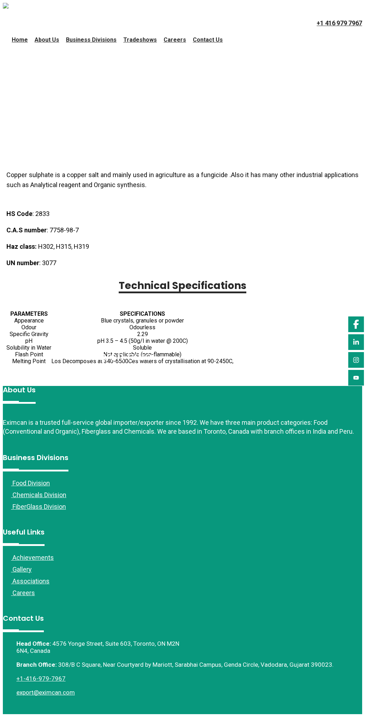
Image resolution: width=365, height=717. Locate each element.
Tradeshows (140, 39)
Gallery (21, 569)
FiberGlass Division (38, 506)
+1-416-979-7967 (41, 678)
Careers (175, 39)
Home (20, 39)
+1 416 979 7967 (339, 23)
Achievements (32, 557)
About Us (47, 39)
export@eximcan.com (45, 692)
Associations (30, 581)
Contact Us (208, 39)
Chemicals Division (38, 495)
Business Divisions (91, 39)
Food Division (30, 483)
